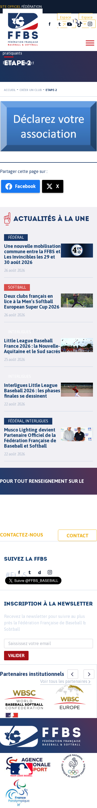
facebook (50, 24)
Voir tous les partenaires (63, 681)
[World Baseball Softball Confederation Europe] (70, 698)
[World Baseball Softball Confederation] (24, 700)
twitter (59, 24)
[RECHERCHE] (75, 21)
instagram (90, 24)
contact (78, 535)
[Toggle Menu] (90, 42)
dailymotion (40, 572)
